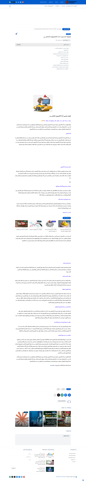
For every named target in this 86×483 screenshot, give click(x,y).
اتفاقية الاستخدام (72, 455)
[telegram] (20, 2)
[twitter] (14, 2)
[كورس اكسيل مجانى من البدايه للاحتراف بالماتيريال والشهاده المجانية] (50, 462)
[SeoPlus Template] (76, 477)
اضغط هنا (52, 365)
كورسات (63, 6)
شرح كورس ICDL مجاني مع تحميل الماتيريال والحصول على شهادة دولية (40, 456)
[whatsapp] (10, 2)
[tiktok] (12, 2)
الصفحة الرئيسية (72, 453)
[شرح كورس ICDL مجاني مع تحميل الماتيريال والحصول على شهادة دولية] (50, 455)
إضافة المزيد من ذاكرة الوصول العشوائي (61, 65)
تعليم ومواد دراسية (49, 6)
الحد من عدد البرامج (65, 57)
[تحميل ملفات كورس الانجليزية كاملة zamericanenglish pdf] (50, 469)
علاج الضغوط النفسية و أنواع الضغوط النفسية (65, 230)
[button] (65, 395)
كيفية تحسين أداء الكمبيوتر (63, 52)
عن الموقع (51, 2)
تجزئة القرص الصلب (65, 59)
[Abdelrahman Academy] (71, 2)
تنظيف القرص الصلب (64, 61)
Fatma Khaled (65, 40)
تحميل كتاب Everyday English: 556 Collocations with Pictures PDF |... (47, 29)
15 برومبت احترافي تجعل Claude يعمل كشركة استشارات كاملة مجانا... (23, 423)
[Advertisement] (43, 18)
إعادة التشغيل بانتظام (64, 63)
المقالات (57, 6)
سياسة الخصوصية (43, 2)
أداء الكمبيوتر (66, 50)
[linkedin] (16, 2)
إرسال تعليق (66, 435)
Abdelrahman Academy (61, 476)
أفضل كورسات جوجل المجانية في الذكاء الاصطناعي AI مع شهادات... (36, 423)
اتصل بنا (61, 2)
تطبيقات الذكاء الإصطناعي (71, 6)
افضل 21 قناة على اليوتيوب (22, 229)
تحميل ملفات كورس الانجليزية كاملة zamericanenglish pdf (40, 470)
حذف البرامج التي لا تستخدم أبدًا (63, 55)
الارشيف (56, 2)
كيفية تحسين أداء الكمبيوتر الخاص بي (62, 48)
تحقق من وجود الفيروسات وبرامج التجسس (60, 67)
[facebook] (18, 2)
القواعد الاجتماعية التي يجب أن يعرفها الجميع (51, 230)
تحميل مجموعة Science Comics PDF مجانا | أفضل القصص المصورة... (64, 423)
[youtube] (23, 2)
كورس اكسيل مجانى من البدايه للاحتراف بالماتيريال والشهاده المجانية (40, 463)
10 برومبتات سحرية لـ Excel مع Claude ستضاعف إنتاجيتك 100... (51, 423)
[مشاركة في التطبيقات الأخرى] (55, 395)
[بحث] (10, 6)
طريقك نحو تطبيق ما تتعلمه (36, 229)
